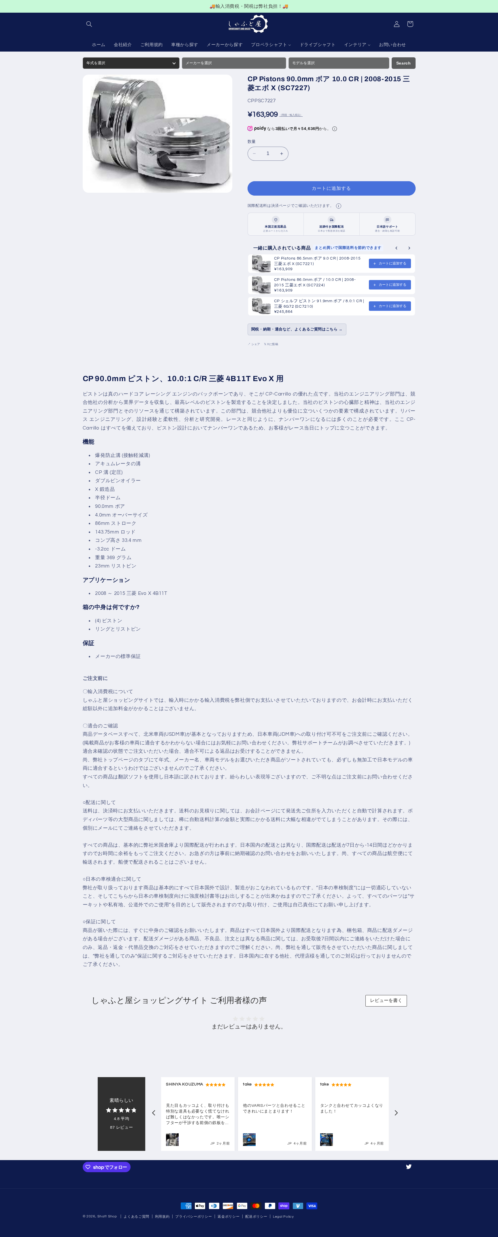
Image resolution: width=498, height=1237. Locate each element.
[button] (89, 24)
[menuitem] (99, 45)
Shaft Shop (107, 1216)
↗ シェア (254, 344)
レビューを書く (386, 1000)
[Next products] (409, 248)
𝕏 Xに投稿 (271, 344)
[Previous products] (396, 248)
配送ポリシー (256, 1216)
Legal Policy (283, 1216)
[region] (249, 6)
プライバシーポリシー (193, 1216)
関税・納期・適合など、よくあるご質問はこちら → (297, 329)
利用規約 (162, 1216)
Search (403, 63)
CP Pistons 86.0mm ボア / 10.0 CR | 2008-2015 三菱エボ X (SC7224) (315, 282)
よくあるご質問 (136, 1216)
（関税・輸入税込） (291, 115)
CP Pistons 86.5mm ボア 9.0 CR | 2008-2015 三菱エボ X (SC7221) (317, 261)
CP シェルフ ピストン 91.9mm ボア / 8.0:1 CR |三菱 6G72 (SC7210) (319, 304)
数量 (252, 142)
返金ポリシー (228, 1216)
